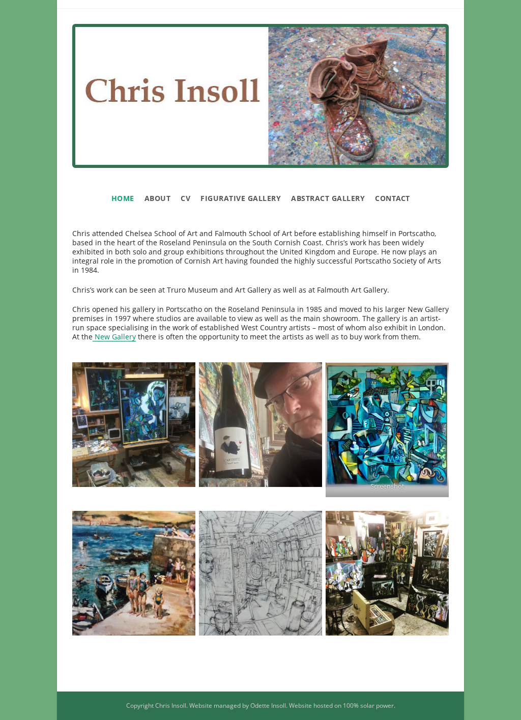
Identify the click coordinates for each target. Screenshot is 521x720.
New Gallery (114, 336)
